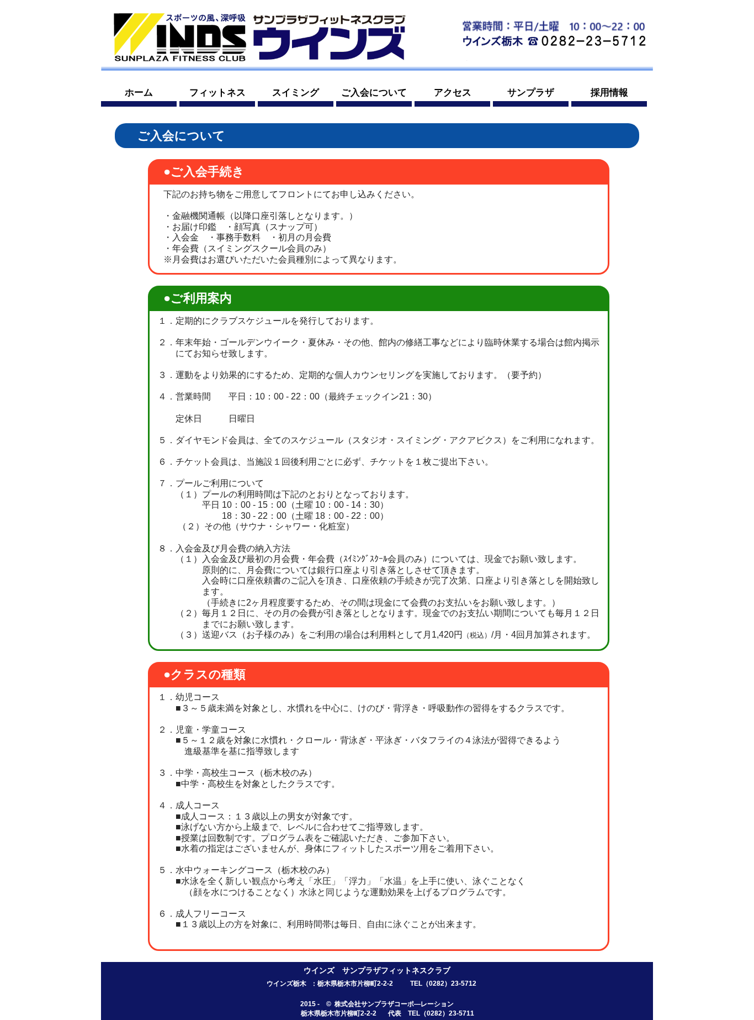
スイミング (295, 92)
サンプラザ (530, 92)
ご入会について (374, 92)
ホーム (139, 92)
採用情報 (609, 92)
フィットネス (217, 92)
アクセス (452, 92)
